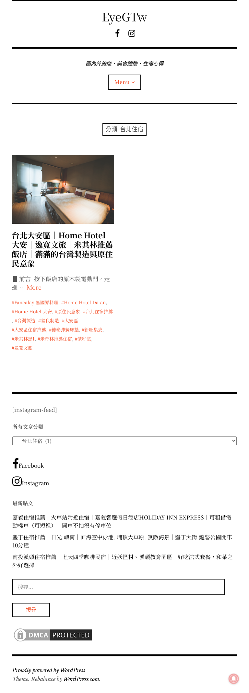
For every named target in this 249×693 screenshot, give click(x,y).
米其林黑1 (24, 338)
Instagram (35, 483)
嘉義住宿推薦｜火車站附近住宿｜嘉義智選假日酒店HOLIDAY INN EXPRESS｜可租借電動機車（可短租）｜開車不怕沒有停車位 (121, 521)
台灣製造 (26, 320)
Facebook (31, 465)
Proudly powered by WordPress (48, 670)
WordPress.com (81, 679)
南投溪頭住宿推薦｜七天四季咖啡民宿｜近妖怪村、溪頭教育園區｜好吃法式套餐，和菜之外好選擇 (122, 561)
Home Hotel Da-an (85, 302)
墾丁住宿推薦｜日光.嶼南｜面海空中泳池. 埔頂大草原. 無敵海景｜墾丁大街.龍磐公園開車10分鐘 (122, 541)
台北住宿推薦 (99, 311)
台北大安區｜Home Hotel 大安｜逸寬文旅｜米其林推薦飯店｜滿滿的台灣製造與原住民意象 (62, 249)
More (34, 287)
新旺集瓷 (93, 329)
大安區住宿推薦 (30, 329)
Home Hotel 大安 (33, 311)
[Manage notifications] (234, 679)
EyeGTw (124, 16)
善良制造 (50, 320)
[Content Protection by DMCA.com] (52, 641)
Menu (122, 82)
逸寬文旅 (23, 347)
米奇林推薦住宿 (56, 338)
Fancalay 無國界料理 (36, 302)
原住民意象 (68, 311)
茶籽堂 (84, 338)
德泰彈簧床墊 (65, 329)
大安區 (71, 320)
